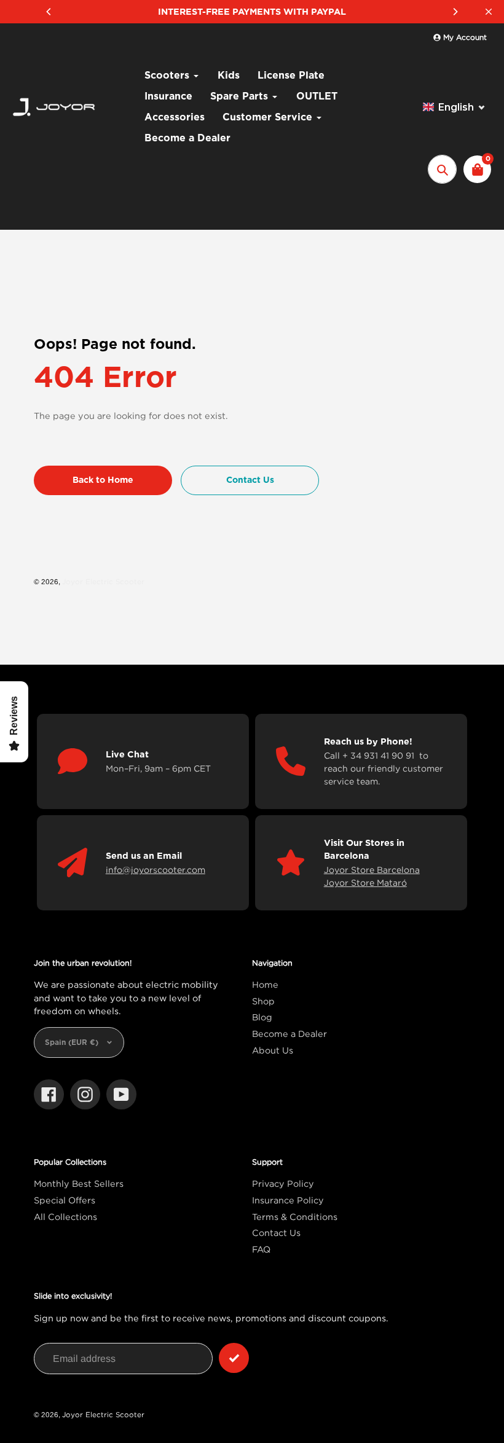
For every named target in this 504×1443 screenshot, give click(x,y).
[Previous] (49, 12)
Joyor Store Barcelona (372, 869)
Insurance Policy (288, 1200)
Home (265, 984)
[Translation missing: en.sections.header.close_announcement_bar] (488, 12)
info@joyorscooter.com (155, 869)
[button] (454, 107)
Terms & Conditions (294, 1216)
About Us (272, 1050)
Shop (263, 1001)
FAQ (261, 1249)
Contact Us (276, 1232)
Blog (262, 1017)
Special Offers (64, 1200)
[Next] (455, 12)
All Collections (65, 1216)
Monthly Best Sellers (79, 1183)
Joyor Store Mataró (365, 882)
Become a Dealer (289, 1033)
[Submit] (234, 1358)
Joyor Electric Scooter (103, 581)
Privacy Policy (283, 1183)
